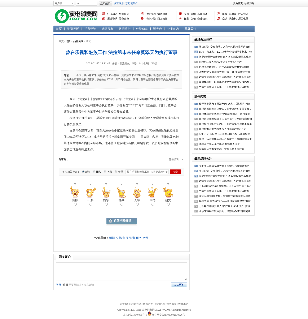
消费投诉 (151, 14)
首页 (59, 28)
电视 (224, 14)
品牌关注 (190, 28)
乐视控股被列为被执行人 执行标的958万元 (222, 129)
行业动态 (112, 14)
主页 (61, 41)
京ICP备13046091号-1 (135, 314)
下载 (109, 171)
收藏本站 (250, 3)
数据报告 (125, 28)
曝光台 (157, 28)
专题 (186, 14)
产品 (218, 16)
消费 (142, 16)
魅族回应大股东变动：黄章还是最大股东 (221, 149)
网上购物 (162, 18)
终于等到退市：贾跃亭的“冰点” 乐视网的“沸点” (225, 103)
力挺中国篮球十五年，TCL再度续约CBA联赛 (224, 87)
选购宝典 (107, 28)
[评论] (154, 63)
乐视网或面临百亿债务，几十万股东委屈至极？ (225, 108)
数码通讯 (243, 14)
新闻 (103, 16)
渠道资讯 (112, 18)
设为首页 (238, 3)
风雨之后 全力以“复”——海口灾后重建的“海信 (225, 201)
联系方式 (136, 303)
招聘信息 (160, 303)
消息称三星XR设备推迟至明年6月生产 (220, 61)
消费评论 (151, 18)
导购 (193, 14)
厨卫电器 (243, 18)
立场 (119, 238)
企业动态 (202, 18)
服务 (180, 16)
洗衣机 (233, 18)
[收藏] (145, 63)
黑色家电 (124, 18)
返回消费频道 (122, 220)
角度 (125, 238)
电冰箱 (233, 14)
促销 (193, 18)
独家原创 (124, 14)
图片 (98, 171)
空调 (224, 18)
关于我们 (125, 303)
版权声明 (148, 303)
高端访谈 (202, 14)
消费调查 (162, 14)
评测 (186, 18)
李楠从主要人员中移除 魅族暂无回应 (219, 144)
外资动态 (142, 28)
